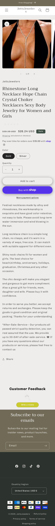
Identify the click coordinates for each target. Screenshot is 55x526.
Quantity (7, 163)
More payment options (27, 197)
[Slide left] (21, 74)
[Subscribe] (45, 446)
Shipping (6, 136)
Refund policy (40, 514)
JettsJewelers (23, 514)
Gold (8, 156)
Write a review (27, 405)
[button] (6, 10)
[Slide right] (34, 74)
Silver (23, 156)
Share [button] (9, 359)
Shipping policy (29, 523)
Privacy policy (19, 519)
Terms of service (37, 519)
